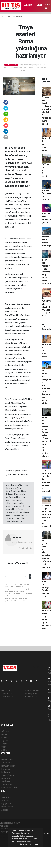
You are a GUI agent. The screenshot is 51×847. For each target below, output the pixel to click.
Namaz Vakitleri (8, 766)
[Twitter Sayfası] (7, 681)
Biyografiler (6, 803)
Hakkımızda (6, 690)
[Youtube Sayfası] (18, 681)
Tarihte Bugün (7, 775)
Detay (24, 844)
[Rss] (27, 681)
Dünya (4, 734)
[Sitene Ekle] (38, 681)
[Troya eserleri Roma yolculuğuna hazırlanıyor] (19, 85)
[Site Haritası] (32, 681)
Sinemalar (5, 778)
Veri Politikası (7, 696)
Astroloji (4, 810)
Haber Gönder (31, 696)
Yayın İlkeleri (6, 693)
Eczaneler (5, 769)
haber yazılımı (6, 835)
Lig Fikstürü (6, 772)
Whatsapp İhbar (32, 693)
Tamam (35, 844)
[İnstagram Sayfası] (13, 681)
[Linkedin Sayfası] (23, 681)
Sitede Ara (6, 797)
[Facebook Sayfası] (2, 681)
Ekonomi (5, 737)
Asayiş (4, 750)
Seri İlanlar (6, 781)
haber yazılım (6, 841)
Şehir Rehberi (7, 784)
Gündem (28, 5)
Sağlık (4, 744)
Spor (3, 747)
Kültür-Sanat (17, 16)
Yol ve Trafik (6, 763)
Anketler (5, 800)
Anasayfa (6, 16)
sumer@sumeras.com (22, 542)
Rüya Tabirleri (7, 807)
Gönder (30, 576)
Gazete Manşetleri (9, 788)
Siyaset (4, 740)
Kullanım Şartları (32, 690)
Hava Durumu (7, 760)
